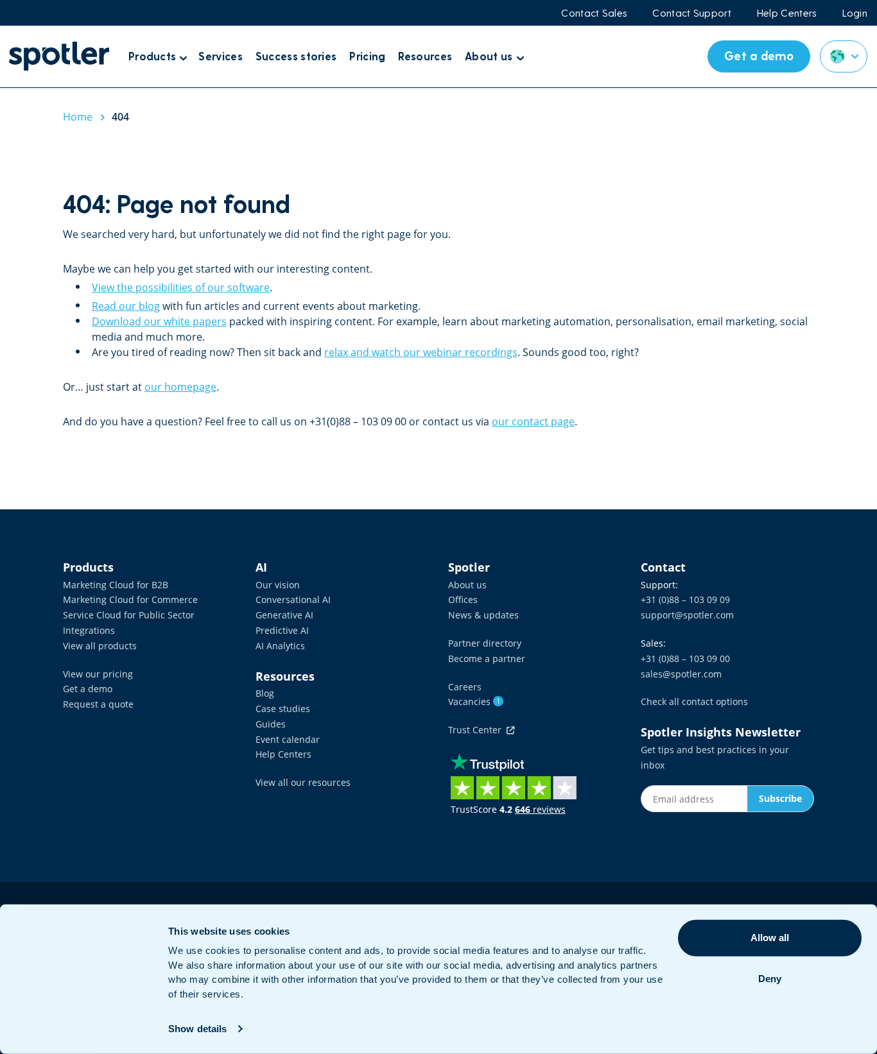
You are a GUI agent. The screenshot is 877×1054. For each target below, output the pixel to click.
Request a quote (98, 704)
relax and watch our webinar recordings (420, 352)
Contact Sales (594, 13)
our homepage (180, 387)
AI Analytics (280, 646)
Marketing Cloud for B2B (115, 585)
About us (467, 585)
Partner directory (484, 643)
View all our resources (303, 782)
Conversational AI (293, 599)
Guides (271, 724)
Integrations (89, 630)
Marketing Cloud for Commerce (130, 599)
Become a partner (486, 658)
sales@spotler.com (681, 674)
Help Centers (787, 13)
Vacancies (474, 701)
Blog (265, 693)
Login (855, 13)
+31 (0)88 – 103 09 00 (685, 658)
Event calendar (288, 739)
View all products (100, 646)
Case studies (283, 708)
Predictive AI (282, 630)
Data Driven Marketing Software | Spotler (59, 56)
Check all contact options (694, 701)
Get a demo (87, 689)
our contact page (533, 421)
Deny (769, 978)
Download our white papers (159, 321)
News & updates (483, 615)
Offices (463, 599)
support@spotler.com (687, 615)
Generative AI (284, 615)
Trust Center (477, 730)
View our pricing (98, 674)
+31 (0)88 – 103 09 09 (685, 599)
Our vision (278, 585)
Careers (465, 687)
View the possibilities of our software (181, 287)
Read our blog (126, 306)
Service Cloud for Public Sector (129, 615)
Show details (197, 1028)
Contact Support (691, 13)
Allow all (770, 937)
